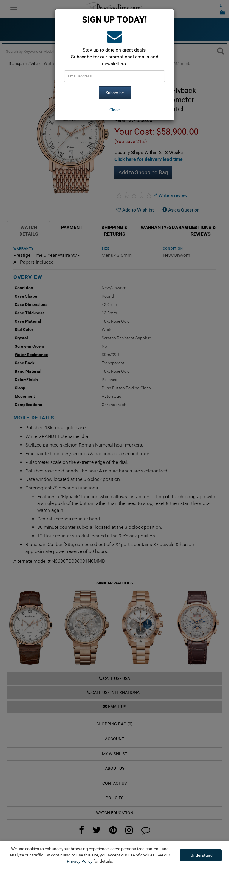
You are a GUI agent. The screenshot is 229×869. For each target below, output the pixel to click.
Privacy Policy (79, 861)
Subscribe (115, 92)
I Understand (200, 855)
